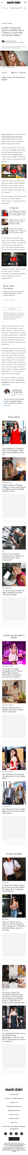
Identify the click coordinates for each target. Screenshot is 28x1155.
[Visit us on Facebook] (16, 1133)
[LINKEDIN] (17, 392)
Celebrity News (7, 23)
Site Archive (14, 1094)
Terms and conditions (14, 1106)
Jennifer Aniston (7, 134)
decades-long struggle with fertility (12, 136)
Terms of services (20, 313)
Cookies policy (14, 1118)
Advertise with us (14, 1110)
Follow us (16, 72)
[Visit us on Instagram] (11, 1133)
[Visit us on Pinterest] (21, 1133)
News (22, 42)
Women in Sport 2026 (16, 8)
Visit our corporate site (16, 1145)
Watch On (5, 175)
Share (5, 72)
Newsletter (23, 72)
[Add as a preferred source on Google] (14, 1139)
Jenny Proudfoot (11, 41)
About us (14, 1122)
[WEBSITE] (19, 392)
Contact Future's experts (14, 1098)
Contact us (14, 1102)
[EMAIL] (21, 392)
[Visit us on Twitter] (5, 1133)
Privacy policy (14, 1114)
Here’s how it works (16, 47)
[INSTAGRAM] (15, 392)
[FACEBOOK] (13, 392)
